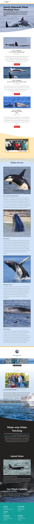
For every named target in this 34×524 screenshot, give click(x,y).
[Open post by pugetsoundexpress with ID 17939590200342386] (31, 361)
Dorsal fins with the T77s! (10, 477)
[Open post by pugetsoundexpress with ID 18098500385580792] (20, 361)
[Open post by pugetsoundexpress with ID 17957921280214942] (3, 361)
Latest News (5, 511)
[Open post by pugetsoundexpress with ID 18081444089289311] (25, 361)
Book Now (17, 64)
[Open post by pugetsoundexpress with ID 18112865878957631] (14, 361)
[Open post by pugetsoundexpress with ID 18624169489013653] (8, 361)
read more (5, 483)
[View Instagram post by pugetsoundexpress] (5, 363)
